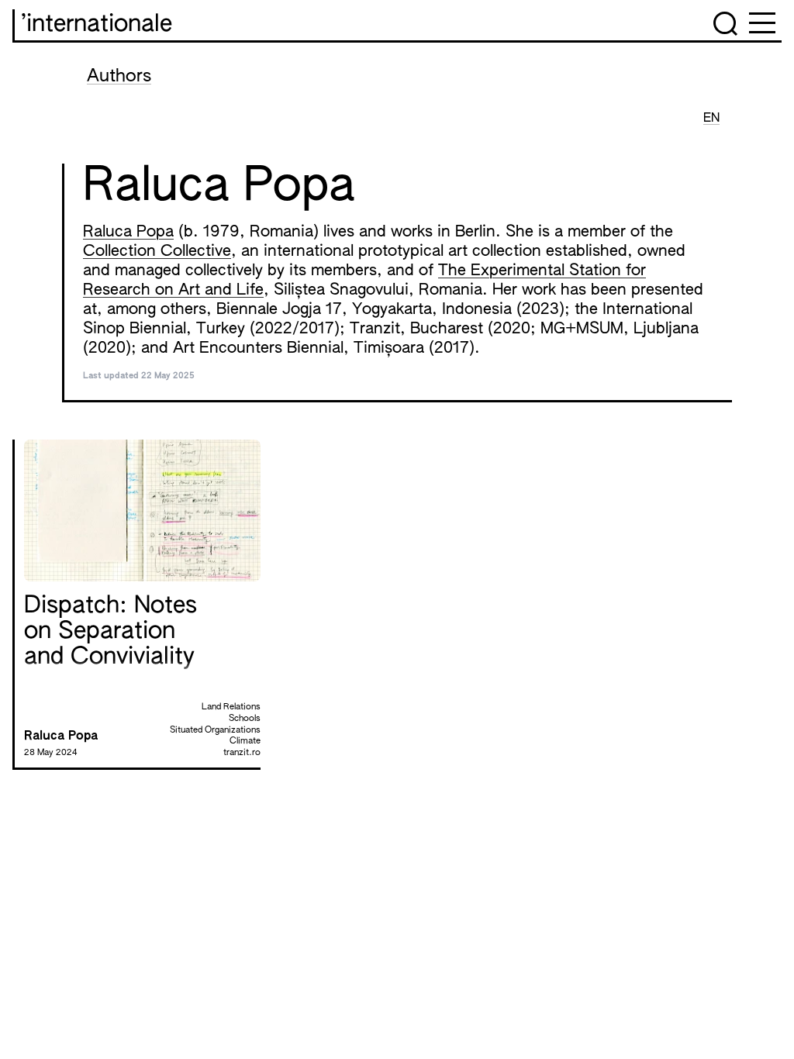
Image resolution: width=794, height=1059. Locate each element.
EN (711, 118)
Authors (119, 76)
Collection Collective (157, 251)
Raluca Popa (128, 232)
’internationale (96, 24)
